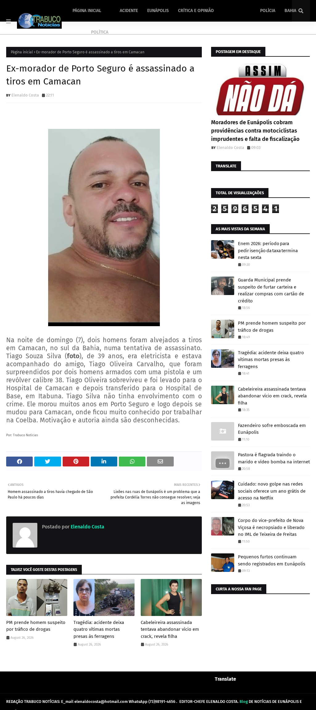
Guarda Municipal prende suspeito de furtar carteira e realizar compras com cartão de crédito (271, 290)
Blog (243, 701)
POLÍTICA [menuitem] (99, 32)
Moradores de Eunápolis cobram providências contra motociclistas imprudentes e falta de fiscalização (255, 130)
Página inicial (22, 52)
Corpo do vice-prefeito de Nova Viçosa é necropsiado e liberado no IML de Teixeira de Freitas (271, 527)
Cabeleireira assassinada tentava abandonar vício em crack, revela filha (170, 629)
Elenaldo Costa (25, 95)
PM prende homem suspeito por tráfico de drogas (35, 626)
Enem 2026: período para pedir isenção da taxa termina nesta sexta (268, 250)
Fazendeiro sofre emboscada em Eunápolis (272, 429)
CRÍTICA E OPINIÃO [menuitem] (196, 10)
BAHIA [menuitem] (290, 10)
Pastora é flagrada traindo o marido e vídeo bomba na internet (274, 458)
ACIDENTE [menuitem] (129, 10)
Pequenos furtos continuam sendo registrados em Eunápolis (271, 560)
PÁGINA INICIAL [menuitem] (87, 10)
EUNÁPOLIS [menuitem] (158, 10)
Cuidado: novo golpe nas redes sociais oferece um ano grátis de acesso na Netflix (272, 491)
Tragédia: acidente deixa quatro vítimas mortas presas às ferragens (98, 629)
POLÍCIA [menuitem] (267, 10)
